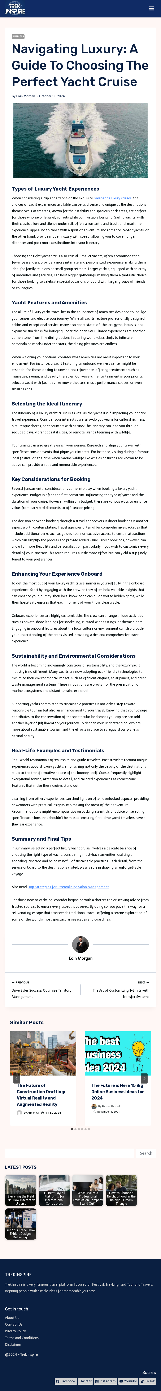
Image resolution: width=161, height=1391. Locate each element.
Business (18, 36)
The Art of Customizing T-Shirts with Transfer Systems (121, 990)
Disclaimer (13, 1345)
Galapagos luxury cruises (112, 198)
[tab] (72, 1129)
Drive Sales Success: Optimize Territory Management (41, 990)
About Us (12, 1318)
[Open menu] (151, 8)
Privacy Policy (15, 1331)
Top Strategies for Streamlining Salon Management (69, 887)
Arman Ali (33, 1112)
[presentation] (43, 1053)
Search (146, 1153)
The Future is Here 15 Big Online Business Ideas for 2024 (117, 1092)
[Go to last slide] (16, 1078)
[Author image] (19, 1112)
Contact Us (13, 1324)
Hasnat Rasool (111, 1106)
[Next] (144, 1078)
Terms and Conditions (22, 1338)
